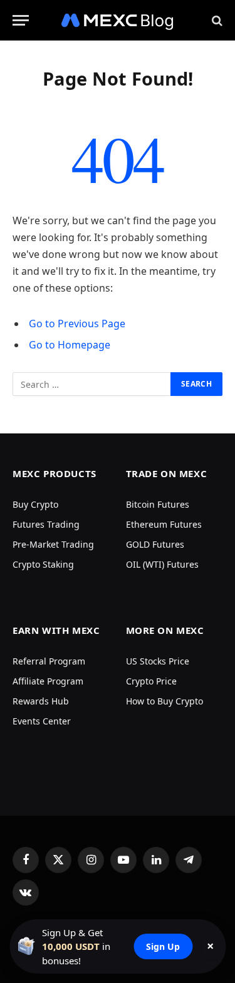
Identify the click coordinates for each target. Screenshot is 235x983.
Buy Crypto (35, 504)
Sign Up (163, 946)
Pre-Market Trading (53, 544)
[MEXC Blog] (117, 20)
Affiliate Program (48, 681)
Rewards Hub (41, 701)
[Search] (215, 20)
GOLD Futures (155, 544)
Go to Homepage (69, 345)
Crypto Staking (43, 564)
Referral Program (49, 661)
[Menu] (21, 20)
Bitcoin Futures (157, 504)
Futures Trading (46, 524)
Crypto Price (151, 681)
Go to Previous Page (77, 323)
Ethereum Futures (164, 524)
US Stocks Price (157, 661)
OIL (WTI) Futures (162, 564)
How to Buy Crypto (164, 701)
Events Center (42, 721)
